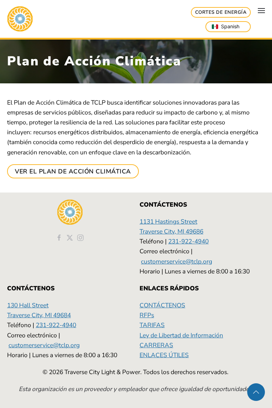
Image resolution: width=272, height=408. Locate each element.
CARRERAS (156, 345)
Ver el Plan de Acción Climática (73, 171)
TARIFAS (152, 325)
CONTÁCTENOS (162, 305)
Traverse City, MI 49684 (39, 315)
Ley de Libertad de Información (181, 335)
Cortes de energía (221, 12)
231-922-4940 (188, 241)
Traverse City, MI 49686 (171, 231)
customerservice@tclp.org (176, 261)
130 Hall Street (28, 305)
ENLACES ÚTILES (164, 355)
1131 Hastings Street (168, 221)
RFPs (147, 315)
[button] (261, 10)
